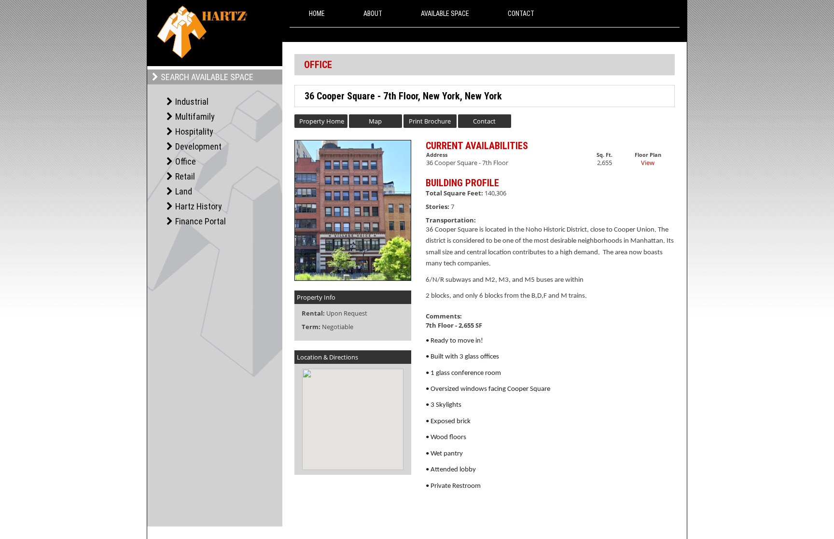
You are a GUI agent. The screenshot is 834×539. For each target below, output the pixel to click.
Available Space (445, 13)
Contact (521, 13)
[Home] (202, 32)
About (372, 13)
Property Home (321, 121)
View (647, 162)
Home (317, 13)
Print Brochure (430, 121)
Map (375, 121)
